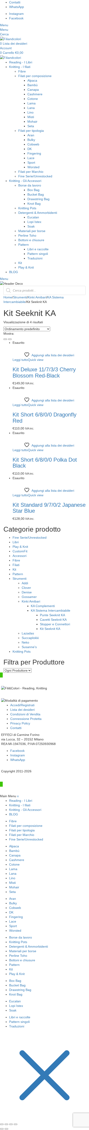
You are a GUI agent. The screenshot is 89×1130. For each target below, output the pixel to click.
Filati (16, 565)
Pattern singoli (37, 254)
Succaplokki (30, 638)
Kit (20, 263)
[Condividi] (11, 1124)
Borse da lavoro (29, 185)
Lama (31, 103)
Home (7, 297)
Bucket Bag (35, 194)
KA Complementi (43, 606)
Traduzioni (34, 258)
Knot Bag (34, 203)
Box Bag (33, 190)
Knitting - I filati (19, 67)
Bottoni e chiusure (31, 240)
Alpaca (32, 80)
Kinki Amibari (37, 297)
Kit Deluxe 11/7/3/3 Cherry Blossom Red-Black (44, 372)
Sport (31, 162)
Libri (16, 542)
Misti (30, 117)
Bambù (32, 85)
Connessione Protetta (26, 719)
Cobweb (33, 144)
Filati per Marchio (30, 171)
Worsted (33, 167)
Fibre (22, 71)
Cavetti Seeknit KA (53, 619)
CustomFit (20, 551)
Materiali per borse (31, 231)
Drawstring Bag (38, 199)
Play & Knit (26, 267)
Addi (25, 583)
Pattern (23, 244)
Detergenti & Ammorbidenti (37, 213)
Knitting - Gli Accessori (25, 181)
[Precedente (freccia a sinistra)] (2, 1129)
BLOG (13, 272)
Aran (30, 135)
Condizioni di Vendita (25, 714)
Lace (30, 158)
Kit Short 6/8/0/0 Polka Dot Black (45, 463)
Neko (25, 642)
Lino (30, 112)
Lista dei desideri (22, 709)
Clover (26, 588)
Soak (31, 226)
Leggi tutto (20, 360)
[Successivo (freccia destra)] (6, 1129)
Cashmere (34, 94)
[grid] (5, 339)
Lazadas (28, 633)
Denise (27, 592)
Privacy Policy (20, 723)
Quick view (35, 360)
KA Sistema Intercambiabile (50, 610)
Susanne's (29, 647)
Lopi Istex (34, 222)
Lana (31, 108)
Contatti (15, 728)
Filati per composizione (35, 76)
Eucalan (33, 217)
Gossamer (29, 597)
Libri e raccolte (38, 249)
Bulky (31, 140)
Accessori (19, 556)
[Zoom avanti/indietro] (2, 1124)
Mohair (32, 121)
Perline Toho (27, 235)
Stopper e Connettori (55, 624)
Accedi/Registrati (22, 705)
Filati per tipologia (31, 130)
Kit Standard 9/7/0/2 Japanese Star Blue (49, 508)
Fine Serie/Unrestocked (35, 176)
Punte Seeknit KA (52, 615)
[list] (10, 339)
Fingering (34, 153)
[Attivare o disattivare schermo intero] (6, 1124)
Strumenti (20, 297)
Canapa (33, 89)
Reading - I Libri (20, 62)
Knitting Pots (27, 208)
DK (29, 149)
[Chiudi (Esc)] (15, 1124)
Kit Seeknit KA (50, 629)
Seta (30, 126)
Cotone (32, 99)
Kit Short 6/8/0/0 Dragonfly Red (44, 417)
